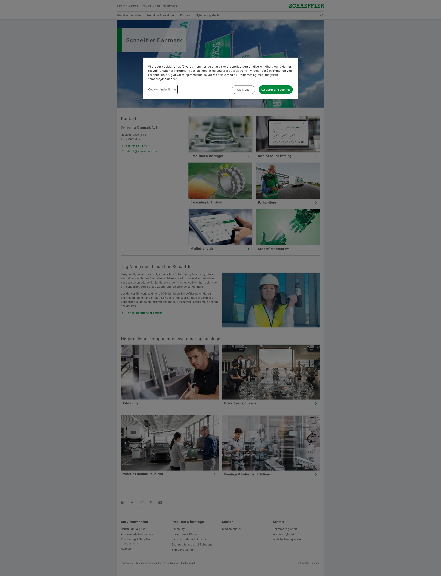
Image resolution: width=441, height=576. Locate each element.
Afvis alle (243, 90)
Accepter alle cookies (275, 90)
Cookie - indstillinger (162, 89)
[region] (220, 78)
